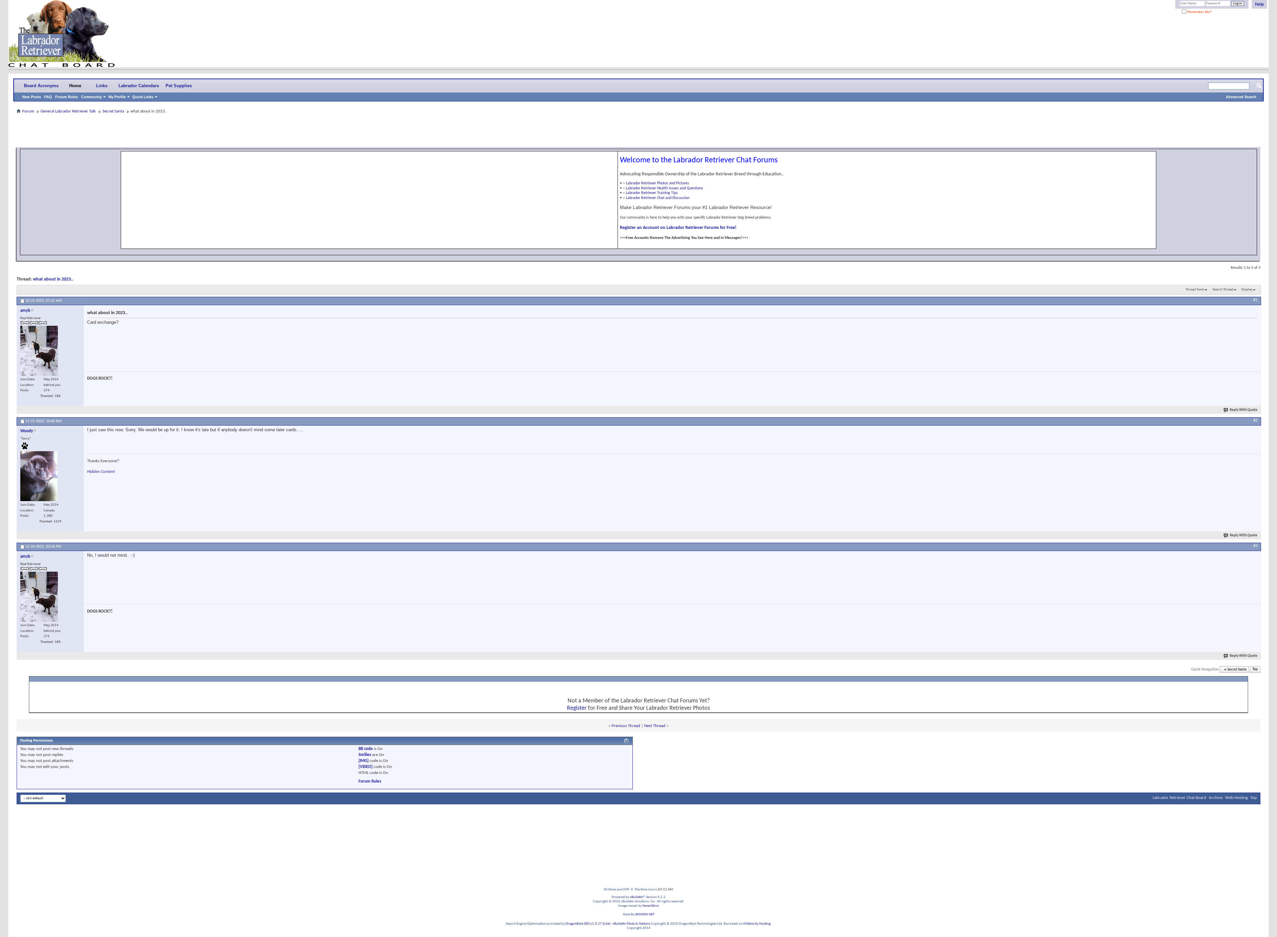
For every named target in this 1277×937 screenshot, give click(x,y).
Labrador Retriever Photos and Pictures (657, 183)
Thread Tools (1195, 289)
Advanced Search (1241, 97)
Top (1255, 669)
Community (91, 97)
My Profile (117, 97)
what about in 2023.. (53, 279)
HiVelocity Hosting (757, 924)
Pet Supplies (179, 85)
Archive (1215, 798)
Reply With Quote (1243, 410)
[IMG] (363, 761)
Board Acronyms (41, 85)
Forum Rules (66, 97)
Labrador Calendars (138, 85)
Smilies (364, 755)
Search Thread (1222, 289)
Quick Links (142, 97)
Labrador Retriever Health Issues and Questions (664, 188)
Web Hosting (1236, 798)
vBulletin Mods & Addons (631, 924)
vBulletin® (637, 897)
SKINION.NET (644, 914)
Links (101, 85)
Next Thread (654, 726)
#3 (1255, 546)
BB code (365, 749)
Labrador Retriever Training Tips (652, 193)
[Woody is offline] (39, 476)
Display (1246, 289)
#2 (1255, 421)
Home (75, 85)
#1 (1255, 300)
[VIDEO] (365, 767)
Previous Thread (626, 726)
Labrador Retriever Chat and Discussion (657, 198)
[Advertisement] (638, 130)
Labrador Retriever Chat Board (1179, 798)
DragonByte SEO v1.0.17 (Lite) (588, 924)
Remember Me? (1198, 12)
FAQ (48, 97)
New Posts (31, 97)
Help (1259, 4)
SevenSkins (650, 906)
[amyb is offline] (39, 351)
